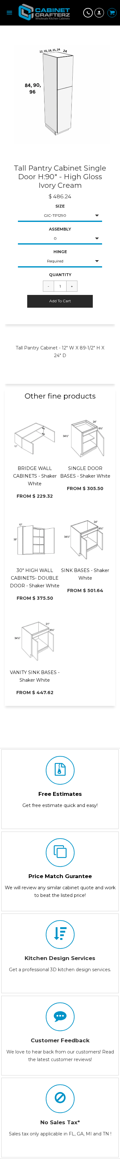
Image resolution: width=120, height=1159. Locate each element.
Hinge (60, 251)
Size (60, 206)
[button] (60, 301)
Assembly (60, 229)
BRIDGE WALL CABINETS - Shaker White (35, 476)
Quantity (60, 274)
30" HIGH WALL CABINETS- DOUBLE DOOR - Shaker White (35, 578)
